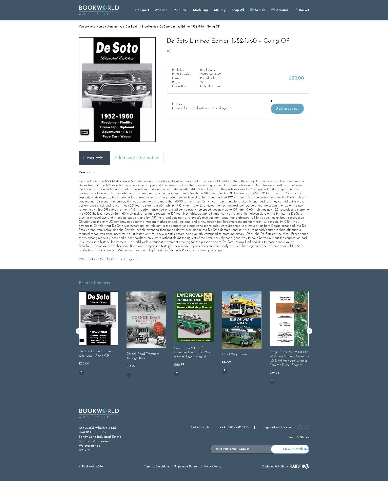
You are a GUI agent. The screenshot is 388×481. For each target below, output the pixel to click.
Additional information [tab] (136, 158)
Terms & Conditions (156, 466)
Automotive (114, 26)
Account (282, 10)
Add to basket (287, 109)
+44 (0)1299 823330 (234, 427)
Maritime (180, 10)
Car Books (132, 26)
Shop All (238, 10)
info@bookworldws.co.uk (277, 427)
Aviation (161, 10)
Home (100, 26)
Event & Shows (298, 437)
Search (260, 10)
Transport (142, 10)
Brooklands (149, 26)
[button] (309, 331)
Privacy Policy (212, 466)
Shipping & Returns (186, 466)
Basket (304, 10)
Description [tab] (94, 158)
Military (220, 10)
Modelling (200, 10)
